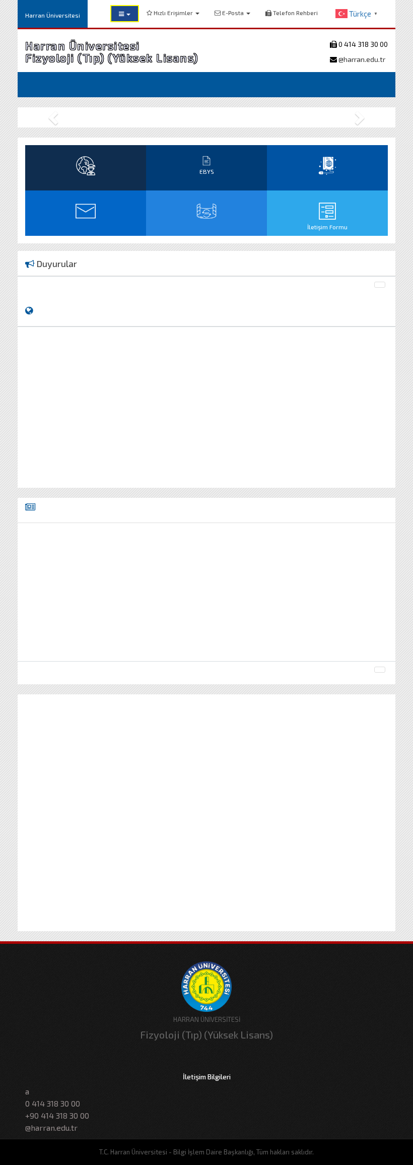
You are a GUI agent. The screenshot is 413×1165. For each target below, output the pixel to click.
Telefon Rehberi (294, 12)
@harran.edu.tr (361, 59)
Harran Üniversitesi (52, 15)
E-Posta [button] (233, 12)
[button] (124, 13)
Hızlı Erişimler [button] (173, 12)
